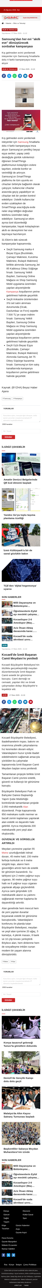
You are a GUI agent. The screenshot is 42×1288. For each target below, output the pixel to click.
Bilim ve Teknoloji (19, 23)
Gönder (8, 437)
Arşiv (18, 1229)
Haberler (8, 23)
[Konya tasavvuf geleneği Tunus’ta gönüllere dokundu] (21, 1027)
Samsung (23, 142)
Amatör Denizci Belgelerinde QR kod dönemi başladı (20, 481)
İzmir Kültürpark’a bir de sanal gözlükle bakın (18, 552)
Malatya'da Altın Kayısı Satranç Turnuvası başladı (19, 1115)
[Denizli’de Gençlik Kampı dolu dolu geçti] (21, 1062)
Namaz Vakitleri (8, 1249)
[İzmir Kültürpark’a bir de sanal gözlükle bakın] (21, 535)
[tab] (8, 408)
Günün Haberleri (23, 1225)
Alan (25, 806)
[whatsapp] (14, 76)
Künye (11, 1265)
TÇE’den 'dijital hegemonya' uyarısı (20, 587)
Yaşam (6, 1222)
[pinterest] (31, 76)
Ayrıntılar (17, 1285)
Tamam (26, 1285)
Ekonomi (26, 1211)
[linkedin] (25, 76)
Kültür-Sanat (28, 1215)
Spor (25, 1218)
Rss (5, 1265)
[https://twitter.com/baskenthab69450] (8, 1255)
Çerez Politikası (29, 1265)
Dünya (6, 1211)
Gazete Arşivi (21, 1233)
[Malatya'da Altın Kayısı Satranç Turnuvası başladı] (21, 1098)
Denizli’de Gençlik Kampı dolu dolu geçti (18, 1080)
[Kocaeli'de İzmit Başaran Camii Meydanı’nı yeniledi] (21, 720)
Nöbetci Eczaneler (9, 1245)
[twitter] (9, 76)
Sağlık (6, 1218)
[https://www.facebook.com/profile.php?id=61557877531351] (3, 1255)
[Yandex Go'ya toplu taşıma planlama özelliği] (21, 499)
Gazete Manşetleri (9, 1242)
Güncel (6, 1215)
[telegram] (20, 76)
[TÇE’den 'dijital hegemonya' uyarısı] (21, 570)
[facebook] (4, 76)
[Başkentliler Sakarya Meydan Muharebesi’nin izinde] (21, 1133)
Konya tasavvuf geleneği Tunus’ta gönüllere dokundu (20, 1044)
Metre (5, 852)
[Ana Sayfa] (3, 23)
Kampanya (12, 291)
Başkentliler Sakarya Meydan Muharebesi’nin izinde (21, 1150)
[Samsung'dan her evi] (21, 94)
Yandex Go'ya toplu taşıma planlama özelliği (19, 517)
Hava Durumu (7, 1238)
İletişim (19, 1265)
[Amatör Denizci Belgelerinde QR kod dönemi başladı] (21, 464)
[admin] (13, 1255)
